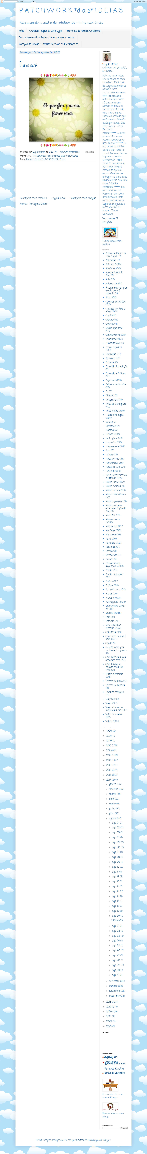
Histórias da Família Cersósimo (83, 31)
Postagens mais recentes (33, 198)
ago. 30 (116, 970)
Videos (109, 721)
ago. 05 (116, 842)
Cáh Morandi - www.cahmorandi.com (115, 1063)
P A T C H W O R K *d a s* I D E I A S (71, 10)
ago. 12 (116, 876)
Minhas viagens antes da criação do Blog (116, 508)
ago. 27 (116, 955)
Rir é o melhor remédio (113, 626)
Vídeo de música (114, 714)
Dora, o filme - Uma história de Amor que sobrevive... (47, 37)
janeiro (113, 784)
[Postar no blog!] (88, 152)
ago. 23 (116, 936)
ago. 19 (116, 911)
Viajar (109, 703)
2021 (109, 1017)
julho (112, 813)
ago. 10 (116, 867)
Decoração (111, 354)
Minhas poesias (114, 501)
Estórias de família (116, 385)
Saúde (109, 643)
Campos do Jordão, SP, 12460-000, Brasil (45, 159)
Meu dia (110, 471)
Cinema (110, 324)
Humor (109, 434)
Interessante (112, 446)
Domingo (110, 358)
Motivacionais (39, 156)
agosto (113, 818)
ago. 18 (116, 906)
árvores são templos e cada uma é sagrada (116, 290)
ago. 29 (116, 965)
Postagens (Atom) (38, 204)
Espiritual (111, 380)
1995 (109, 731)
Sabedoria (111, 632)
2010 (109, 746)
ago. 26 (116, 950)
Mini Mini (110, 515)
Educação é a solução (116, 366)
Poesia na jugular (115, 574)
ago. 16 (116, 896)
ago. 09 (116, 862)
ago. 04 (116, 837)
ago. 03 (116, 832)
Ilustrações (111, 438)
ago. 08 (116, 857)
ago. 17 (116, 901)
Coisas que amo (114, 328)
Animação (111, 260)
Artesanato (112, 284)
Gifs (108, 422)
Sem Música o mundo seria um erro (114, 667)
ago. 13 (116, 881)
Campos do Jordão (116, 302)
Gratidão (110, 426)
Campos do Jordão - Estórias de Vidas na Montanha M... (49, 44)
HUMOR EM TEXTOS (111, 1057)
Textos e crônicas (114, 674)
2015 (109, 770)
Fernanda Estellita (114, 1069)
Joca (108, 450)
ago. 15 (116, 891)
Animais (110, 264)
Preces (109, 594)
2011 (108, 750)
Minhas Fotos (113, 490)
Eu (107, 391)
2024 (109, 1026)
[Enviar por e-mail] (86, 152)
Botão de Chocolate (115, 1073)
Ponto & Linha (113, 589)
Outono (109, 559)
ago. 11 (115, 872)
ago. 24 (116, 941)
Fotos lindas (112, 411)
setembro (114, 981)
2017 (109, 780)
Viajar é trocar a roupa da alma (114, 708)
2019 (109, 1007)
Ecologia (110, 362)
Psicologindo (112, 602)
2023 (109, 1021)
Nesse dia (111, 547)
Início (21, 31)
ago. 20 (116, 916)
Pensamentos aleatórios (58, 156)
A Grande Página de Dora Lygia (45, 31)
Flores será (28, 64)
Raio (108, 617)
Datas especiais (114, 347)
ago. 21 (116, 926)
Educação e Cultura (116, 373)
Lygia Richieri (111, 64)
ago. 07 (116, 852)
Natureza (110, 543)
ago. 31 (116, 975)
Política (109, 585)
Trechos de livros (114, 681)
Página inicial (58, 198)
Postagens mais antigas (83, 198)
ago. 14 (116, 886)
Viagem (110, 699)
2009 (109, 741)
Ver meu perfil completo (110, 220)
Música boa (111, 526)
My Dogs (110, 530)
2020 (109, 1012)
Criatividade (112, 339)
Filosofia (110, 396)
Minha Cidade (113, 482)
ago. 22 (116, 931)
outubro (113, 986)
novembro (115, 991)
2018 (109, 1002)
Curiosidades (112, 343)
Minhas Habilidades (116, 494)
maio (112, 804)
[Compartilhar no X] (90, 152)
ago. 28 (116, 960)
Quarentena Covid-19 (115, 607)
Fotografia (111, 400)
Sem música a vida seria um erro (116, 658)
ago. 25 (116, 946)
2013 (109, 760)
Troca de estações (115, 692)
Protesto (110, 598)
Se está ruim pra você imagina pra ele (116, 649)
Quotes (74, 156)
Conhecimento (113, 335)
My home (111, 535)
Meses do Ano (113, 467)
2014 (109, 765)
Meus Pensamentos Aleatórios (116, 476)
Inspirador (111, 442)
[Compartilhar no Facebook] (91, 152)
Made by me (112, 459)
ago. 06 (116, 847)
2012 (109, 755)
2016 (109, 775)
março (113, 794)
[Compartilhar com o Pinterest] (93, 152)
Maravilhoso (112, 463)
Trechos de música (115, 685)
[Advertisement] (58, 179)
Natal (108, 539)
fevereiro (114, 789)
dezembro (114, 996)
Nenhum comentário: (70, 152)
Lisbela (109, 455)
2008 (109, 736)
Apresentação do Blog (114, 274)
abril (112, 799)
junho (112, 809)
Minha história (113, 486)
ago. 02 (116, 828)
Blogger (106, 1140)
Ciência (109, 320)
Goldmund (81, 1140)
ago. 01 (116, 823)
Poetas (109, 581)
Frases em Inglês (115, 415)
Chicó (108, 316)
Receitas (110, 621)
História (110, 430)
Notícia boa (111, 555)
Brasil (109, 297)
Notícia (109, 551)
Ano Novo (111, 268)
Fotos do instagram (116, 404)
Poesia (109, 570)
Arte (108, 279)
